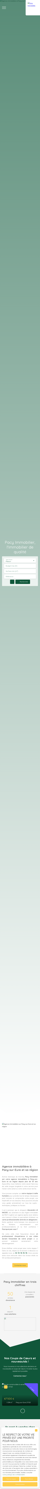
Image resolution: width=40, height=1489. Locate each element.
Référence (9, 577)
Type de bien (9, 559)
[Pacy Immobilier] (33, 7)
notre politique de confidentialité (14, 1475)
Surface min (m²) (12, 571)
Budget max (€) (11, 566)
